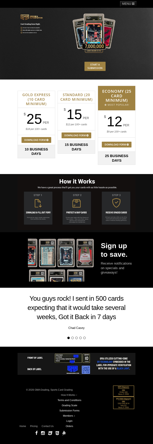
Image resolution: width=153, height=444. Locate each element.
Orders (69, 426)
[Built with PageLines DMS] (64, 433)
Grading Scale (69, 405)
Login (69, 421)
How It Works (68, 395)
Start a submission (94, 66)
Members (68, 415)
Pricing (34, 426)
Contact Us (48, 426)
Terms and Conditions (69, 400)
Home (23, 426)
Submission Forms (69, 410)
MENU (127, 3)
